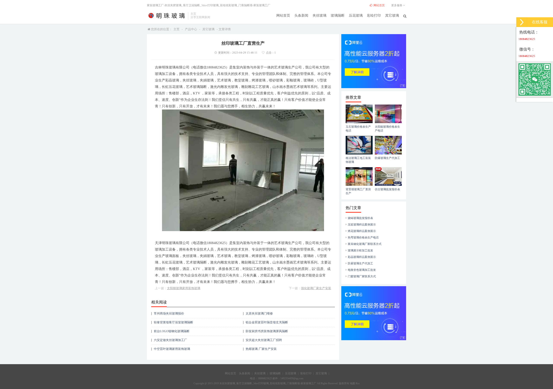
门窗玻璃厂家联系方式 (362, 276)
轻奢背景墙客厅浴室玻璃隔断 (173, 322)
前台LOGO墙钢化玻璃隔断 (171, 331)
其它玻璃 (392, 15)
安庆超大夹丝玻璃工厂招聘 (264, 340)
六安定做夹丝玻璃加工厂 (170, 340)
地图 (352, 383)
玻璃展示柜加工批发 (360, 250)
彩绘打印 (374, 15)
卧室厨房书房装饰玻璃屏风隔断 (267, 331)
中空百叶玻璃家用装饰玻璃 (172, 349)
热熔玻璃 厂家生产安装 (261, 349)
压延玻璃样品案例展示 (362, 224)
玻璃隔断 (338, 15)
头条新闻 (301, 15)
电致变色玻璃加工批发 (362, 270)
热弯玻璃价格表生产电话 (363, 237)
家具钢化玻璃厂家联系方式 (364, 244)
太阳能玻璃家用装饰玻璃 (183, 288)
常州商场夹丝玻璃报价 (169, 313)
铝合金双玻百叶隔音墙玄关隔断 (267, 322)
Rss (358, 383)
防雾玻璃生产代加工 (360, 263)
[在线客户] (521, 22)
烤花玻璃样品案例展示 (362, 231)
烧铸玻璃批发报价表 (360, 218)
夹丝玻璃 (319, 15)
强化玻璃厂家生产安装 (316, 288)
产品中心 (191, 29)
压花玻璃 (356, 15)
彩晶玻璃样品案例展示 (362, 257)
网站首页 (283, 15)
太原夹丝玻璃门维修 (259, 313)
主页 (176, 29)
